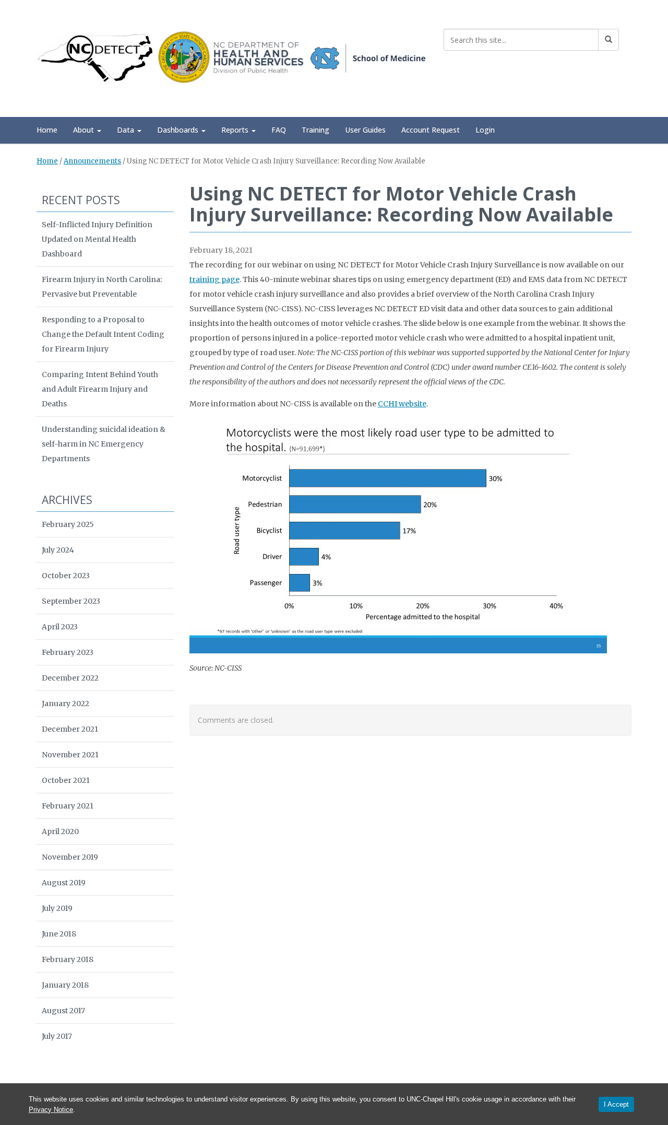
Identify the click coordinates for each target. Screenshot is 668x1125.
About (84, 130)
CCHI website (402, 403)
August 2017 (63, 1010)
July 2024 (58, 550)
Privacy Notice (51, 1110)
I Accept (616, 1104)
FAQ (278, 130)
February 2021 (67, 806)
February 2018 (67, 959)
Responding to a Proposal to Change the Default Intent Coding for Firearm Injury (103, 334)
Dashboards (178, 130)
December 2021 (70, 729)
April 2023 (60, 626)
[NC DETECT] (232, 56)
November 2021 (70, 754)
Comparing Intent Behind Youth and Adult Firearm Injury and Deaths (100, 389)
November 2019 (70, 857)
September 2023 (71, 601)
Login (485, 130)
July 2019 (57, 908)
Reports (235, 130)
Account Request (430, 130)
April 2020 (60, 831)
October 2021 (66, 780)
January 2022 (65, 703)
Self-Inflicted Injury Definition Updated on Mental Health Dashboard (97, 239)
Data (126, 130)
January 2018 (65, 985)
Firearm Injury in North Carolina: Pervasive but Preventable (102, 287)
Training (315, 130)
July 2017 (57, 1036)
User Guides (365, 130)
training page (214, 279)
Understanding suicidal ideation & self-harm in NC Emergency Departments (103, 444)
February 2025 (68, 524)
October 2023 (66, 575)
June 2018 (59, 934)
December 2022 (70, 678)
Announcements (92, 161)
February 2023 (67, 652)
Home (47, 130)
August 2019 (64, 882)
